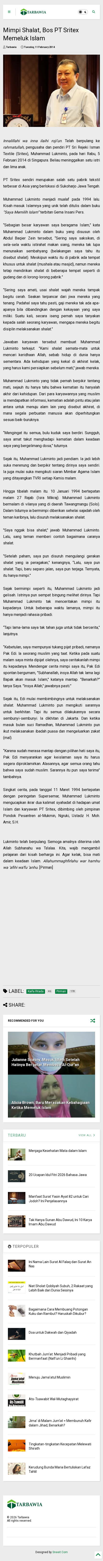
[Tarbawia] (33, 13)
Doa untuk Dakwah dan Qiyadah (53, 1332)
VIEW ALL (86, 1135)
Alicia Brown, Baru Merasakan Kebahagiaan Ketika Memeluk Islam (50, 1105)
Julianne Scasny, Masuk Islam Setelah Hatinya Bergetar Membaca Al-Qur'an (45, 1062)
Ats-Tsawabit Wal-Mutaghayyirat (54, 1399)
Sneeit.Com (60, 1552)
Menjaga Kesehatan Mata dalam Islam (58, 1151)
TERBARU (17, 1135)
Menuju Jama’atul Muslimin (49, 1377)
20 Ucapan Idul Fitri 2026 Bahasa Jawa (58, 1175)
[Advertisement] (48, 928)
